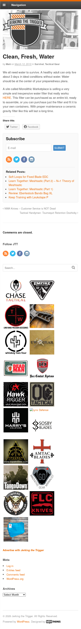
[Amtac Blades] (42, 462)
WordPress (23, 621)
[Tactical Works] (16, 326)
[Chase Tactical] (16, 300)
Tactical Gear (52, 64)
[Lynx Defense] (39, 410)
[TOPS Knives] (16, 462)
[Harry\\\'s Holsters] (16, 430)
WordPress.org (14, 579)
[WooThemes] (53, 621)
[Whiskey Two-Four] (16, 352)
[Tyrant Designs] (42, 326)
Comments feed (15, 574)
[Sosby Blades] (42, 436)
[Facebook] (24, 159)
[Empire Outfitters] (42, 300)
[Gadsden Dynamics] (42, 488)
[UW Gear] (42, 352)
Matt (8, 64)
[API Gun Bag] (16, 540)
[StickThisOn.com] (16, 378)
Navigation (18, 5)
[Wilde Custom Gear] (16, 514)
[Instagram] (32, 159)
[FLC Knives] (42, 514)
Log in (9, 566)
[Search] (73, 267)
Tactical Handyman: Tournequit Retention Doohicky (48, 213)
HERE (7, 97)
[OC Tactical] (42, 404)
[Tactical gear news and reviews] (25, 44)
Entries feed (13, 570)
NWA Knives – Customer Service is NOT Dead (30, 208)
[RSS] (9, 159)
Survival (39, 64)
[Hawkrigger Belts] (16, 404)
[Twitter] (16, 159)
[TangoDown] (16, 488)
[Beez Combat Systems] (42, 378)
